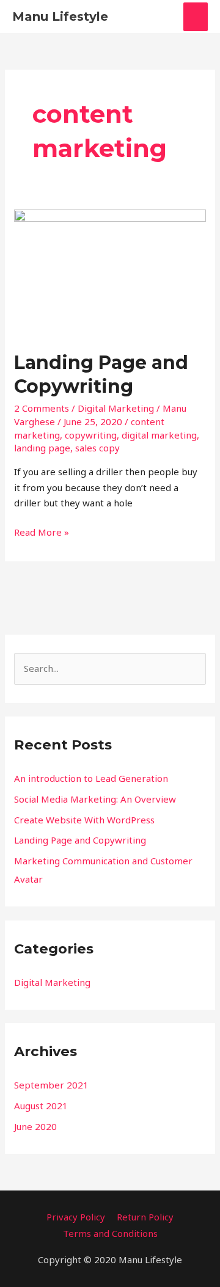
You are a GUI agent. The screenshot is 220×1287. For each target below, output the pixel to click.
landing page (42, 448)
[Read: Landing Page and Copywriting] (110, 272)
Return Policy (145, 1217)
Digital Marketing (116, 408)
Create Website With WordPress (84, 820)
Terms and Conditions (110, 1233)
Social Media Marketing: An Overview (95, 799)
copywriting (91, 435)
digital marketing (159, 435)
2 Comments (41, 408)
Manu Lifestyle (60, 16)
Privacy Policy (75, 1217)
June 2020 (35, 1126)
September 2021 (51, 1085)
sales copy (97, 448)
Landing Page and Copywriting (80, 840)
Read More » (41, 531)
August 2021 (41, 1105)
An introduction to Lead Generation (91, 778)
